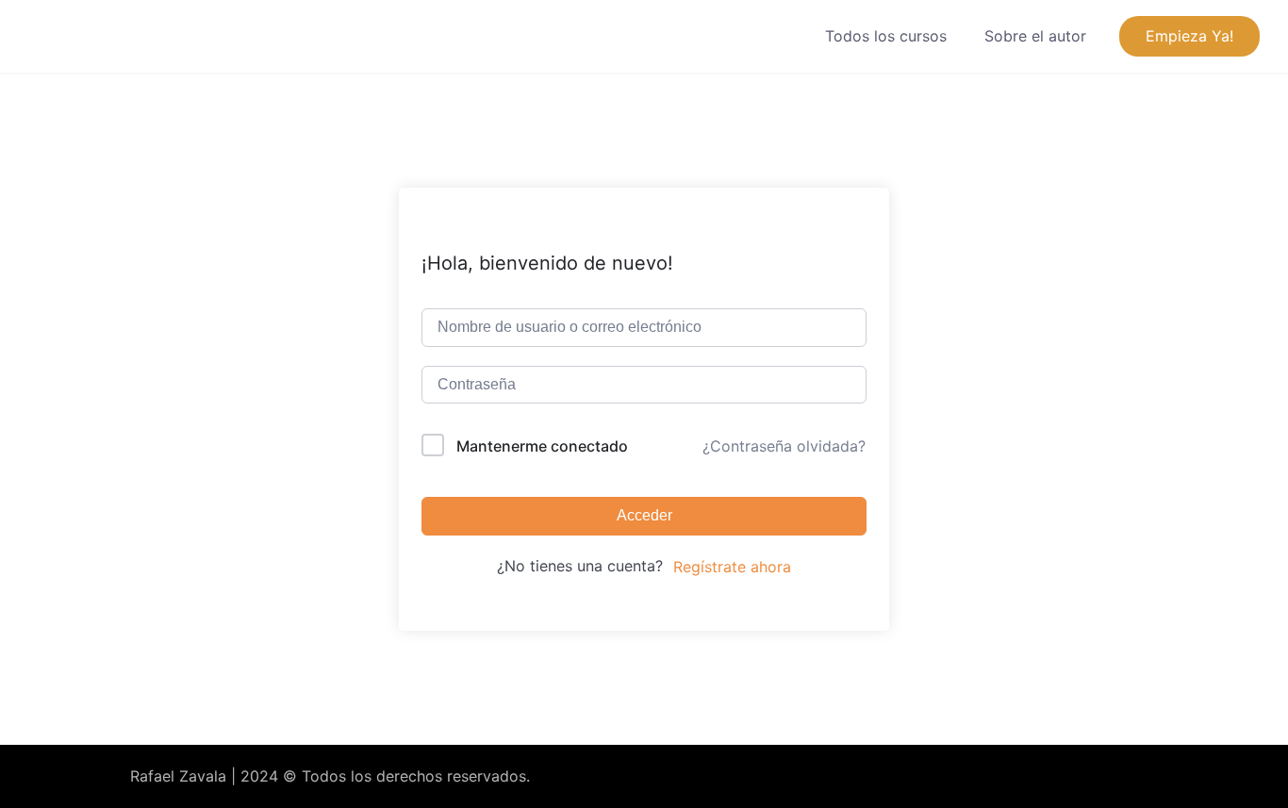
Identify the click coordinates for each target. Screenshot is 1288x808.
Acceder (644, 515)
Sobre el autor (1035, 35)
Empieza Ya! (1189, 35)
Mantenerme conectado (542, 446)
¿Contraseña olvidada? (784, 446)
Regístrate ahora (732, 566)
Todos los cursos (886, 35)
